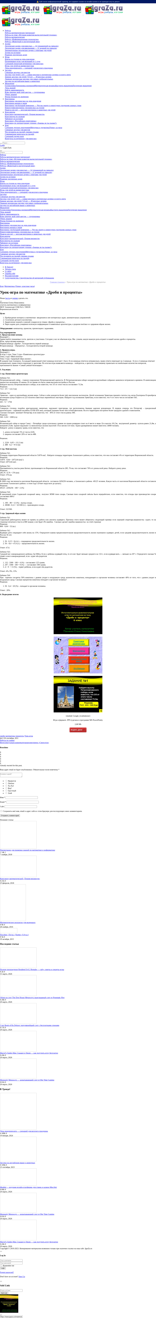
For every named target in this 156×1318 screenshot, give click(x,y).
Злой (10, 793)
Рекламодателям (11, 276)
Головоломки (10, 86)
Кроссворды (10, 112)
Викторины (10, 99)
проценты (20, 736)
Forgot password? (7, 1272)
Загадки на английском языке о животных (17, 1163)
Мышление (9, 83)
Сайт (2, 806)
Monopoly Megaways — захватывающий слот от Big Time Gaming (27, 1080)
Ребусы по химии (7, 740)
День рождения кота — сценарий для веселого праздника (24, 1131)
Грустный (12, 791)
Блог (7, 125)
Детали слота (10, 269)
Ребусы (8, 31)
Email (3, 802)
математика (10, 736)
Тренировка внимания (25, 86)
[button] (1, 301)
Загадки (8, 70)
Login (2, 145)
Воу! (10, 788)
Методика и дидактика (39, 128)
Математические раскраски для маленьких (17, 922)
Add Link (4, 1293)
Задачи (7, 44)
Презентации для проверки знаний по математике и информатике (27, 850)
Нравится (12, 781)
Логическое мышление (82, 86)
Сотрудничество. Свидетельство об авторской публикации (29, 278)
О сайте (8, 271)
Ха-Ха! (11, 786)
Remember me (8, 1266)
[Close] (1, 1251)
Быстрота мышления (64, 86)
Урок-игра (28, 736)
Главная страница (57, 282)
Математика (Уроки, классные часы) (19, 286)
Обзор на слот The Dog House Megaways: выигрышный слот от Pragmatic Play (32, 998)
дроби (2, 736)
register (15, 298)
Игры (7, 57)
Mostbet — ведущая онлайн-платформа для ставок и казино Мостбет (28, 1187)
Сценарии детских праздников (17, 128)
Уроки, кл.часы (55, 128)
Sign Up (22, 1277)
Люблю (11, 783)
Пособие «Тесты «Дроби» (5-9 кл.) (14, 935)
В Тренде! (9, 267)
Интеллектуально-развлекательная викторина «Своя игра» (24, 743)
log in (7, 298)
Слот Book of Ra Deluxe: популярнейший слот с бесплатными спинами (29, 1025)
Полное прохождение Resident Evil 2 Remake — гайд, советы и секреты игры (32, 969)
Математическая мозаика (45, 86)
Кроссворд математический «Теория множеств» (20, 879)
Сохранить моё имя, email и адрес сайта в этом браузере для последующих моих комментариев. (42, 811)
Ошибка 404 (10, 273)
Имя (2, 797)
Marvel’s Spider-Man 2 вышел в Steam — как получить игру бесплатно (29, 1053)
